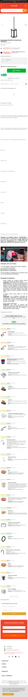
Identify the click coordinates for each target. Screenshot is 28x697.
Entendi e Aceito (8, 694)
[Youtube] (16, 657)
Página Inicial (3, 13)
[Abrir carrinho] (25, 6)
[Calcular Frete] (26, 84)
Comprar (17, 70)
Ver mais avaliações (14, 596)
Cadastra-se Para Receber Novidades (14, 622)
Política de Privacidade (14, 691)
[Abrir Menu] (2, 6)
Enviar (14, 613)
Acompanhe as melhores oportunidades (14, 623)
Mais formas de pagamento (6, 56)
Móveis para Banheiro (11, 13)
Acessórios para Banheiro (21, 13)
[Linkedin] (19, 657)
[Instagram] (12, 657)
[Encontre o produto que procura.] (24, 10)
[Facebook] (9, 657)
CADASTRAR (14, 635)
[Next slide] (25, 24)
